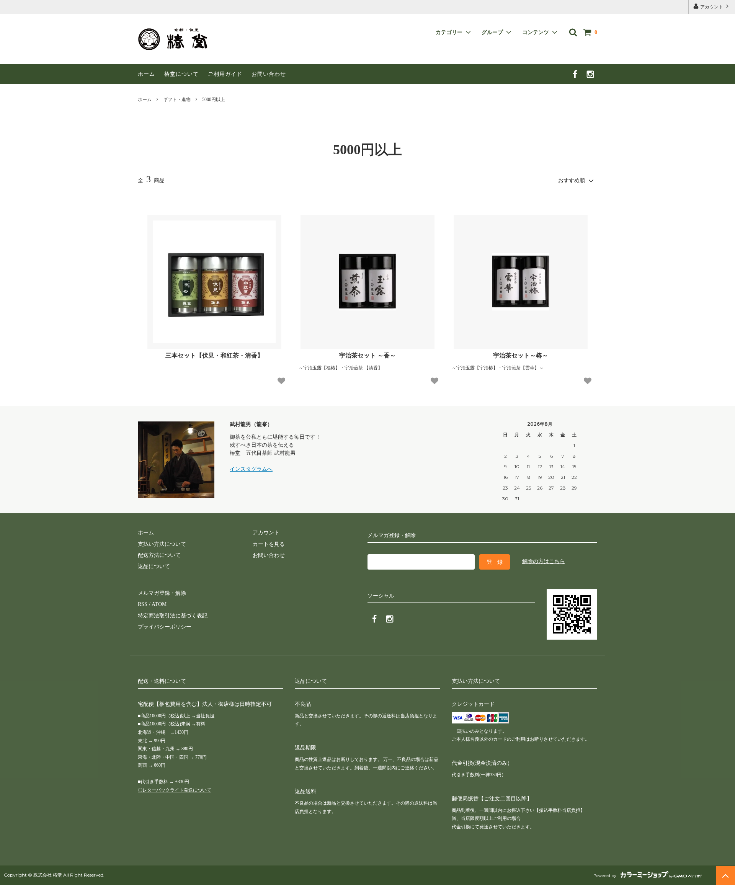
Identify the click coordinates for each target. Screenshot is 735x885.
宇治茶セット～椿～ (520, 355)
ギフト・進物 (177, 99)
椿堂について (181, 74)
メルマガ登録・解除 (162, 593)
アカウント (711, 7)
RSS (142, 604)
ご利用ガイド (225, 74)
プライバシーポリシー (164, 627)
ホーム (146, 74)
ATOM (159, 604)
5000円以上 (213, 99)
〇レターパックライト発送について (174, 790)
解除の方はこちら (543, 561)
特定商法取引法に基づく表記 (172, 616)
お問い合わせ (269, 74)
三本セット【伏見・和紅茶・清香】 (214, 355)
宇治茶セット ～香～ (367, 355)
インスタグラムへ (251, 469)
